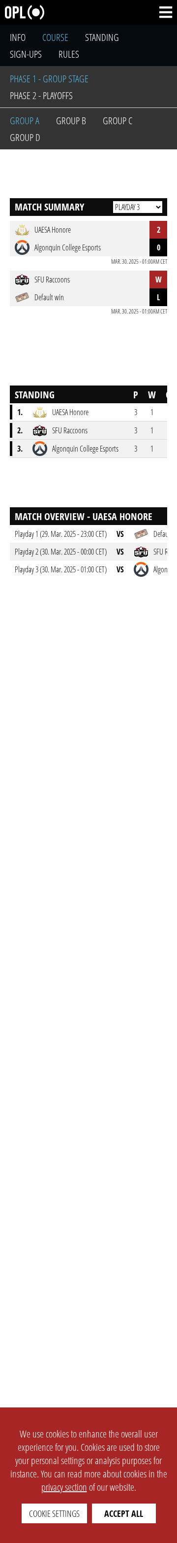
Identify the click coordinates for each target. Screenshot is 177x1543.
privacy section (64, 1487)
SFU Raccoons (70, 430)
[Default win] (141, 533)
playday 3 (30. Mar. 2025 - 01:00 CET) (61, 569)
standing (102, 37)
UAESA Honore (70, 412)
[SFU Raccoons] (39, 430)
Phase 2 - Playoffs (41, 95)
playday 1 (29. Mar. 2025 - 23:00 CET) (61, 533)
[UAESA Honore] (39, 412)
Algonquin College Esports (85, 448)
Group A (24, 120)
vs (120, 533)
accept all (123, 1513)
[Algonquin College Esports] (39, 448)
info (18, 37)
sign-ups (26, 54)
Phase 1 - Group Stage (49, 78)
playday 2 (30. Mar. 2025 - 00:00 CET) (61, 551)
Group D (25, 137)
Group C (117, 120)
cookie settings (54, 1513)
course (55, 37)
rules (69, 54)
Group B (71, 120)
